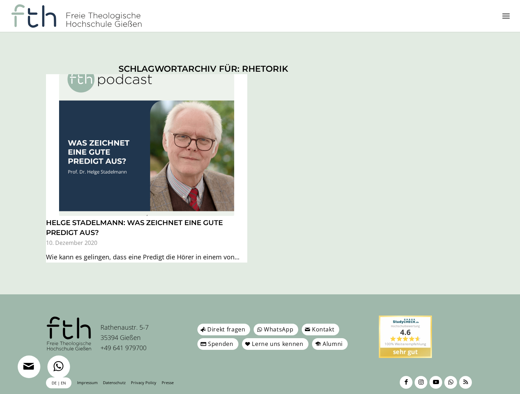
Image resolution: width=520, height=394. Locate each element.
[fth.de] (76, 16)
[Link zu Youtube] (435, 382)
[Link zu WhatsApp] (450, 382)
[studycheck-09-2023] (405, 337)
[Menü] (506, 15)
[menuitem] (506, 15)
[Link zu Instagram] (421, 382)
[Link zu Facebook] (406, 382)
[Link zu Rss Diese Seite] (465, 382)
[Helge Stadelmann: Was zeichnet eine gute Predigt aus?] (146, 145)
